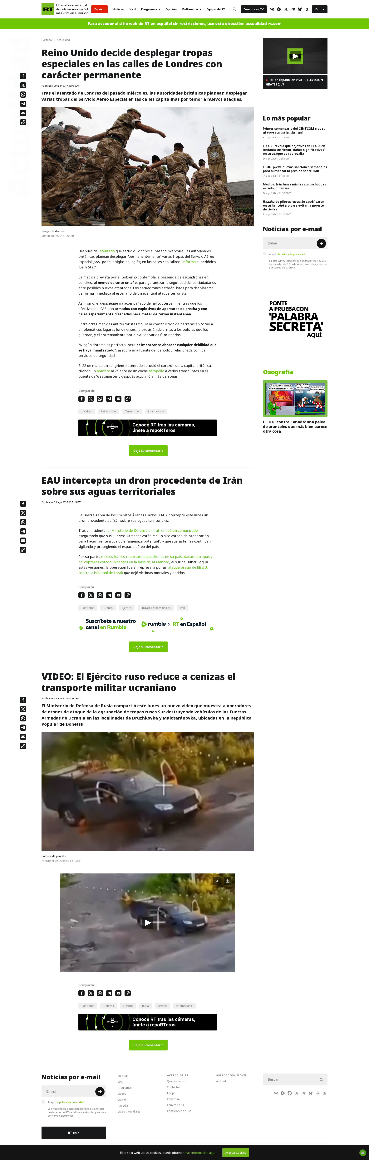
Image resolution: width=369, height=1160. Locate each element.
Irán (182, 608)
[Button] (234, 9)
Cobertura (173, 1099)
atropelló (156, 371)
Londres (86, 411)
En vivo (99, 9)
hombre (103, 371)
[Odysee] (290, 1093)
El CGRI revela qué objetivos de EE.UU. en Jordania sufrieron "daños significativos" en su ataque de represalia (294, 150)
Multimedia (190, 9)
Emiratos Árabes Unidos (156, 608)
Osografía (278, 372)
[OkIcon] (307, 9)
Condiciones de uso (179, 1111)
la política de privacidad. (292, 254)
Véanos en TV (254, 9)
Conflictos (87, 608)
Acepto (287, 254)
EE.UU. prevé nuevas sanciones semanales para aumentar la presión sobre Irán (295, 169)
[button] (147, 923)
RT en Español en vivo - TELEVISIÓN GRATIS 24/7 (294, 82)
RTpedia (123, 1105)
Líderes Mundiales (129, 1111)
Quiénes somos (177, 1081)
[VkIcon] (272, 9)
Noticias (118, 9)
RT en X (74, 1132)
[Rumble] (279, 9)
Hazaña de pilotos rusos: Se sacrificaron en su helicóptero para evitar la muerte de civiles (293, 205)
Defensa (108, 1006)
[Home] (48, 9)
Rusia (145, 1006)
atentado (107, 251)
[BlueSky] (300, 9)
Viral (133, 9)
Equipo (171, 1093)
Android (221, 1081)
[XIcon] (286, 9)
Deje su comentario (148, 450)
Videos (122, 1094)
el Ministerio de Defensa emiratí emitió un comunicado (152, 530)
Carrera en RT (175, 1105)
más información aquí (199, 1152)
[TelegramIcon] (293, 9)
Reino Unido (108, 411)
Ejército (126, 608)
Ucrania (162, 1006)
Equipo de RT (215, 9)
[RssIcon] (324, 1093)
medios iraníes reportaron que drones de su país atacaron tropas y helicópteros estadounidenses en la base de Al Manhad (145, 559)
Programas (149, 9)
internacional (156, 411)
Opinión (171, 9)
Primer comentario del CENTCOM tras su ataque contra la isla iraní (294, 130)
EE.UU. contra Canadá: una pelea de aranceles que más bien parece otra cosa (295, 426)
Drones (108, 608)
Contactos (173, 1087)
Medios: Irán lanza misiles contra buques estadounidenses (294, 186)
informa (189, 261)
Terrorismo (132, 411)
